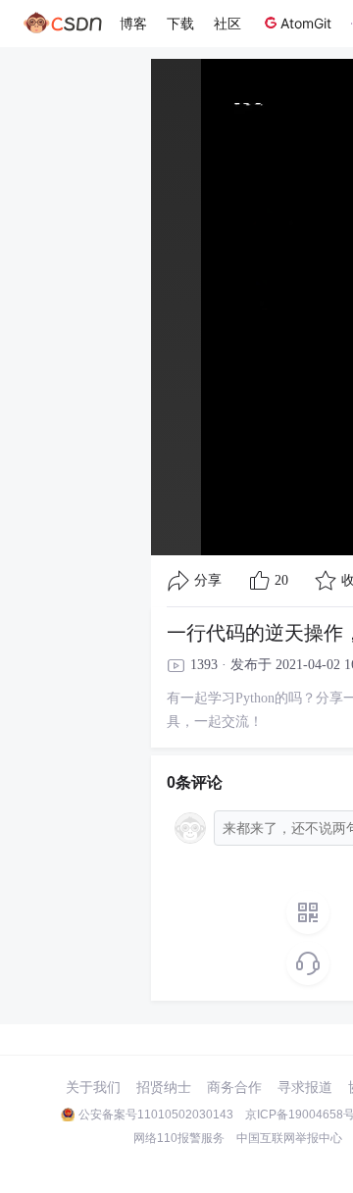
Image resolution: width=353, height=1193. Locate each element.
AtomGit (305, 23)
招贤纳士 (163, 1087)
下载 (180, 23)
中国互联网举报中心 (289, 1138)
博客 (133, 23)
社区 (227, 23)
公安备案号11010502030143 (155, 1114)
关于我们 (93, 1087)
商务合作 (234, 1087)
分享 (208, 580)
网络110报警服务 (179, 1138)
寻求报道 (304, 1087)
